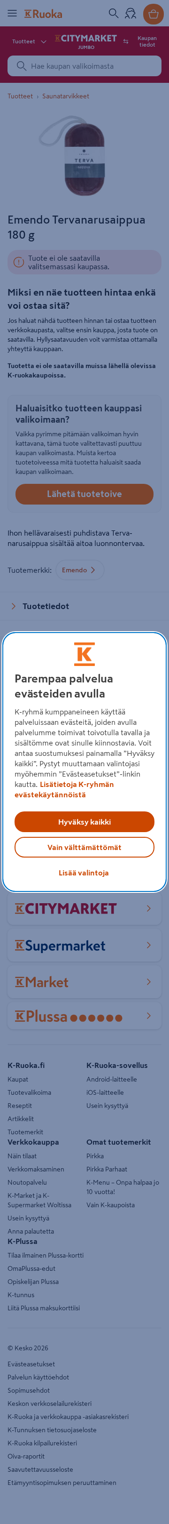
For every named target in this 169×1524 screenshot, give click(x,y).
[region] (84, 762)
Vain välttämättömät (84, 847)
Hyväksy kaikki (84, 822)
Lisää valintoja (84, 872)
